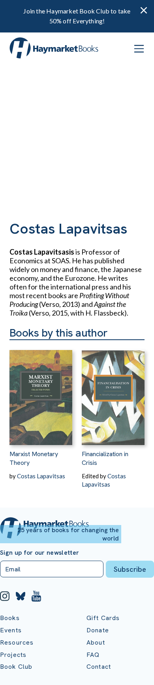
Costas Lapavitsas (41, 476)
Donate (97, 630)
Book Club (16, 666)
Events (11, 630)
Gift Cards (103, 618)
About (95, 642)
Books (10, 618)
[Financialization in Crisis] (113, 392)
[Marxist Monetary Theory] (40, 392)
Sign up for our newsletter (39, 553)
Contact (98, 666)
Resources (17, 642)
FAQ (93, 655)
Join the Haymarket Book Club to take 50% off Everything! (76, 16)
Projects (13, 655)
